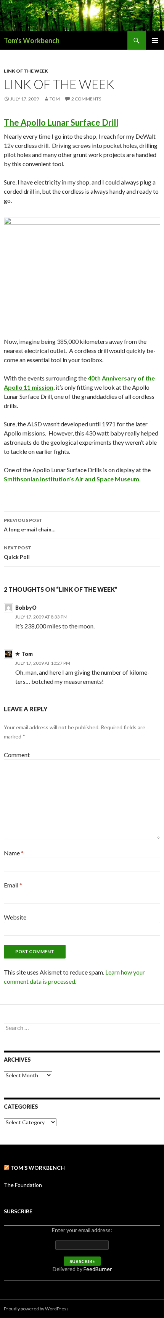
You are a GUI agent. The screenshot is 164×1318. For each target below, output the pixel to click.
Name (14, 853)
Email (13, 885)
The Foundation (23, 1185)
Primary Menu (155, 40)
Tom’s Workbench (37, 1167)
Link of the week (26, 71)
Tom (55, 99)
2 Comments (86, 99)
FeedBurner (98, 1269)
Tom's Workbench (31, 40)
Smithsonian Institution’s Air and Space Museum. (72, 479)
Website (15, 917)
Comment (17, 754)
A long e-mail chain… (30, 525)
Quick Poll (17, 552)
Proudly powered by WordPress (36, 1309)
